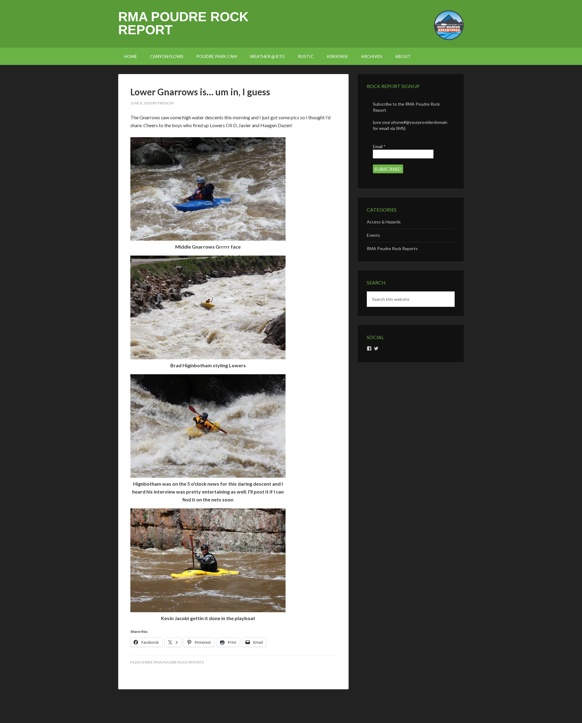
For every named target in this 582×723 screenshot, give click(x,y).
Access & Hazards (384, 221)
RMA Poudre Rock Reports (179, 662)
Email (379, 146)
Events (373, 235)
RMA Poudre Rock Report (183, 23)
